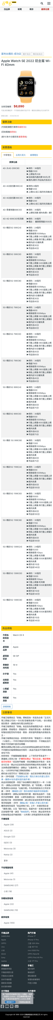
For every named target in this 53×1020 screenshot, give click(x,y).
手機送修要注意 (7, 972)
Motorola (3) (10, 848)
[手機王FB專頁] (2, 1007)
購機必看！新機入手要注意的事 (34, 803)
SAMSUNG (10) (11, 910)
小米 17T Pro (33, 961)
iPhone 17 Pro (33, 940)
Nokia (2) (8, 854)
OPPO (3, 943)
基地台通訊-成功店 (11, 53)
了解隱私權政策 (24, 1002)
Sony (3, 957)
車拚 (31, 9)
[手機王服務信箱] (17, 1007)
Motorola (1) (9, 879)
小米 (3, 950)
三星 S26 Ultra (33, 943)
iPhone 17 (31, 936)
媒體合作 (31, 998)
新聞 (20, 9)
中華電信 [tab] (7, 155)
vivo (3, 947)
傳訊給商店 (38, 54)
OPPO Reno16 (33, 954)
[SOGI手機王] (9, 3)
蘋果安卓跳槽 (6, 983)
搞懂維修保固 (6, 969)
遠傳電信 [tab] (34, 155)
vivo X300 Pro (33, 950)
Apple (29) (9, 824)
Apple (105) (9, 923)
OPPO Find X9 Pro (35, 957)
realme (4, 961)
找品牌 (7, 9)
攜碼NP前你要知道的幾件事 (17, 779)
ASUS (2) (8, 830)
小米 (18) (8, 891)
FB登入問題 (32, 983)
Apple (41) (8, 873)
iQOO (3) (8, 842)
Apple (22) (9, 904)
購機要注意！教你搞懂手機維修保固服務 (30, 791)
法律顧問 (31, 994)
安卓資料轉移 (6, 986)
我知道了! (10, 1002)
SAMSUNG (5, 936)
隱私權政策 (32, 976)
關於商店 (27, 54)
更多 (6, 860)
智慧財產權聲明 (34, 979)
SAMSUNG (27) (11, 885)
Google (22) (9, 836)
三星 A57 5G (33, 947)
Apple (3, 940)
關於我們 (31, 969)
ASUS (3, 954)
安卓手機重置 (6, 979)
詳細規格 (7, 706)
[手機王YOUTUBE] (7, 1007)
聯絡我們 (25, 811)
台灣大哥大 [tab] (21, 155)
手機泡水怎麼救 (7, 976)
